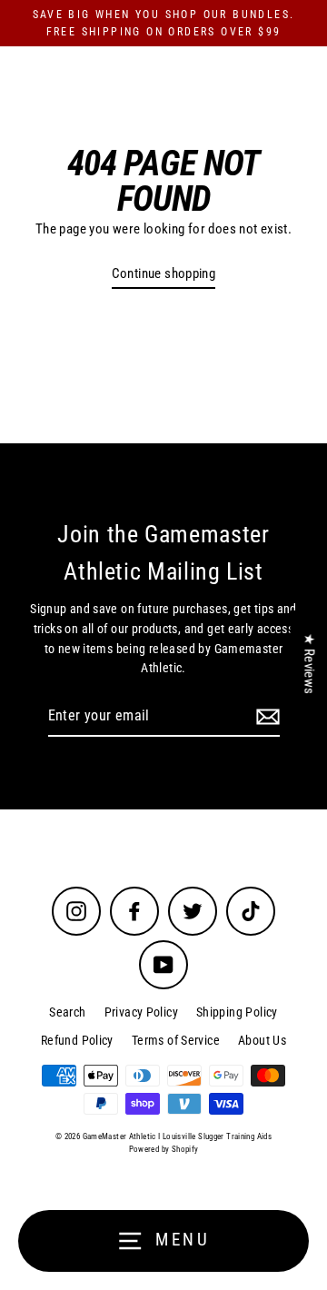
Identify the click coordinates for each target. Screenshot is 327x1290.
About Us (262, 1040)
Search (67, 1012)
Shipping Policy (237, 1012)
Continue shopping (164, 273)
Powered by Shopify (164, 1149)
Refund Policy (77, 1040)
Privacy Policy (141, 1012)
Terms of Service (176, 1040)
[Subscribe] (265, 717)
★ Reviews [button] (309, 663)
